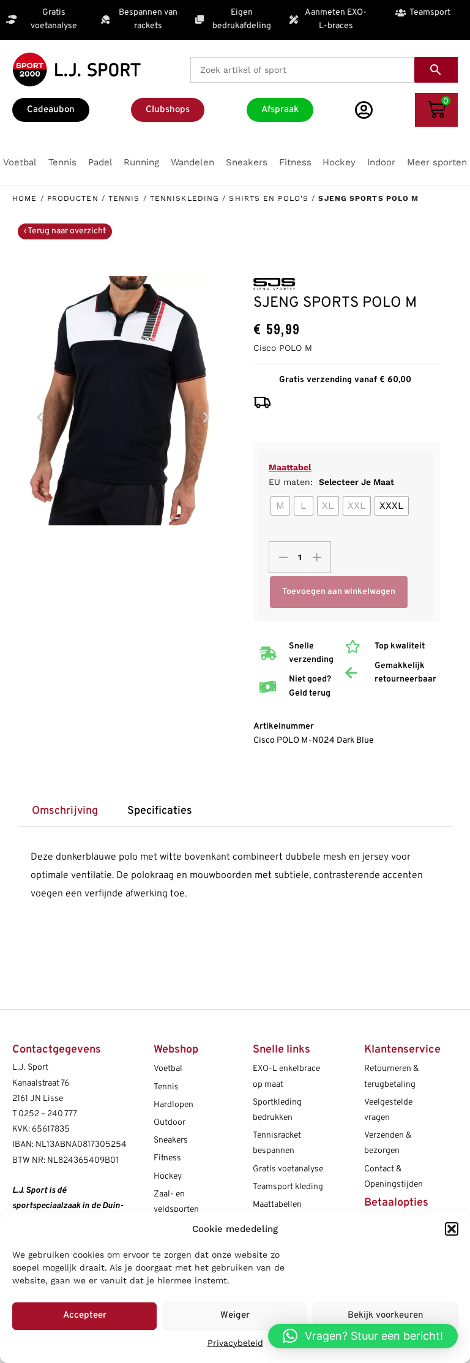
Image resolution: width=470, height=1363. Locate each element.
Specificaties (159, 811)
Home (24, 198)
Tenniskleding (184, 198)
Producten (73, 198)
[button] (452, 1229)
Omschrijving (65, 811)
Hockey (168, 1176)
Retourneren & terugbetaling (391, 1076)
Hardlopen (173, 1105)
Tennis (124, 198)
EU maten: (331, 482)
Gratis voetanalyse (288, 1169)
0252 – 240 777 (47, 1114)
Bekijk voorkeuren (385, 1315)
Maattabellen (277, 1205)
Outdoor (169, 1122)
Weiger (235, 1315)
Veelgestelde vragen (388, 1110)
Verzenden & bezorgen (387, 1143)
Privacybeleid (235, 1343)
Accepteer (84, 1315)
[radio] (280, 506)
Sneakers (171, 1140)
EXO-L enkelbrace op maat (286, 1076)
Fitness (167, 1158)
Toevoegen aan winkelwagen (338, 592)
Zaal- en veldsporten (176, 1202)
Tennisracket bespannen (277, 1143)
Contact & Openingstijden (393, 1177)
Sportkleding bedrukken (277, 1110)
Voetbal (168, 1069)
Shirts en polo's (268, 198)
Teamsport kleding (288, 1187)
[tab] (64, 811)
